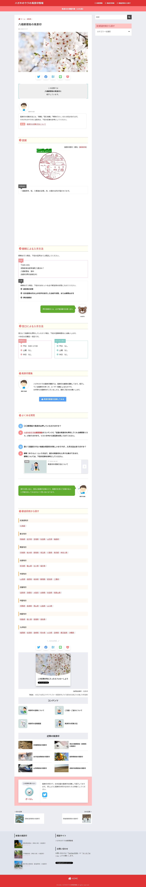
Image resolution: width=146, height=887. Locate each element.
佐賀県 (29, 633)
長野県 (29, 579)
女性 (42, 695)
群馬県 (36, 552)
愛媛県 (36, 619)
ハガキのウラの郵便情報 (33, 432)
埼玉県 (42, 552)
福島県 (56, 539)
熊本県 (42, 633)
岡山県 (36, 606)
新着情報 (99, 3)
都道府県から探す (124, 3)
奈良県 (49, 593)
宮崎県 (56, 633)
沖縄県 (71, 633)
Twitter (44, 798)
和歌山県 (57, 593)
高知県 (42, 619)
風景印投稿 (110, 3)
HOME (74, 878)
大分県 (49, 633)
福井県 (42, 566)
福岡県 (22, 633)
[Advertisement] (53, 222)
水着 (78, 695)
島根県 (29, 606)
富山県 (29, 566)
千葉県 (49, 552)
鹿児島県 (64, 633)
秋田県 (42, 539)
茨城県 (22, 552)
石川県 (36, 566)
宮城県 (36, 539)
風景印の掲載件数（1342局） (73, 9)
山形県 (49, 539)
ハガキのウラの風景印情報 (29, 3)
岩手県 (29, 539)
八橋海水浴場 (69, 695)
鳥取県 (22, 606)
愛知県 (49, 579)
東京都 (56, 552)
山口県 (49, 606)
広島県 (42, 606)
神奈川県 (64, 552)
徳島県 (22, 619)
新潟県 (22, 566)
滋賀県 (22, 593)
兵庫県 (42, 593)
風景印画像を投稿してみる (53, 399)
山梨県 (22, 579)
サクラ (49, 695)
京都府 (29, 593)
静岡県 (42, 579)
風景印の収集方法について (36, 124)
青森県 (22, 539)
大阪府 (36, 593)
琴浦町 (85, 695)
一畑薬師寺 (58, 695)
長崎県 (36, 633)
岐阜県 (36, 579)
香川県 (29, 619)
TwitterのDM (73, 853)
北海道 (22, 526)
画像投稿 (82, 147)
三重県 (56, 579)
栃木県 (29, 552)
